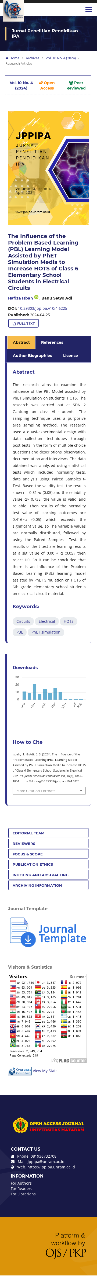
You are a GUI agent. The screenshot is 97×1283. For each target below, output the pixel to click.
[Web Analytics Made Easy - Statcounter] (20, 1070)
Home (14, 58)
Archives (32, 58)
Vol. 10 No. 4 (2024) (61, 58)
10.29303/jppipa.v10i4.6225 (42, 308)
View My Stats (45, 1070)
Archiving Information (37, 885)
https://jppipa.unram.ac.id (51, 1167)
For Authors (21, 1183)
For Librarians (23, 1193)
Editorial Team (28, 833)
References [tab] (52, 342)
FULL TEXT (25, 323)
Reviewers (24, 843)
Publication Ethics (33, 864)
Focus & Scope (28, 854)
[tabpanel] (49, 503)
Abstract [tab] (21, 342)
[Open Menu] (88, 9)
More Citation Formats (35, 791)
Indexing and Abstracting (41, 875)
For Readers (21, 1188)
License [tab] (70, 355)
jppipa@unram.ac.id (46, 1161)
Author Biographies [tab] (32, 355)
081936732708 (43, 1156)
